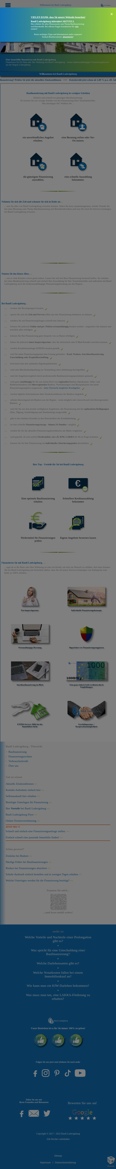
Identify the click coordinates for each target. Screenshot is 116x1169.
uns (76, 26)
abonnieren (68, 37)
